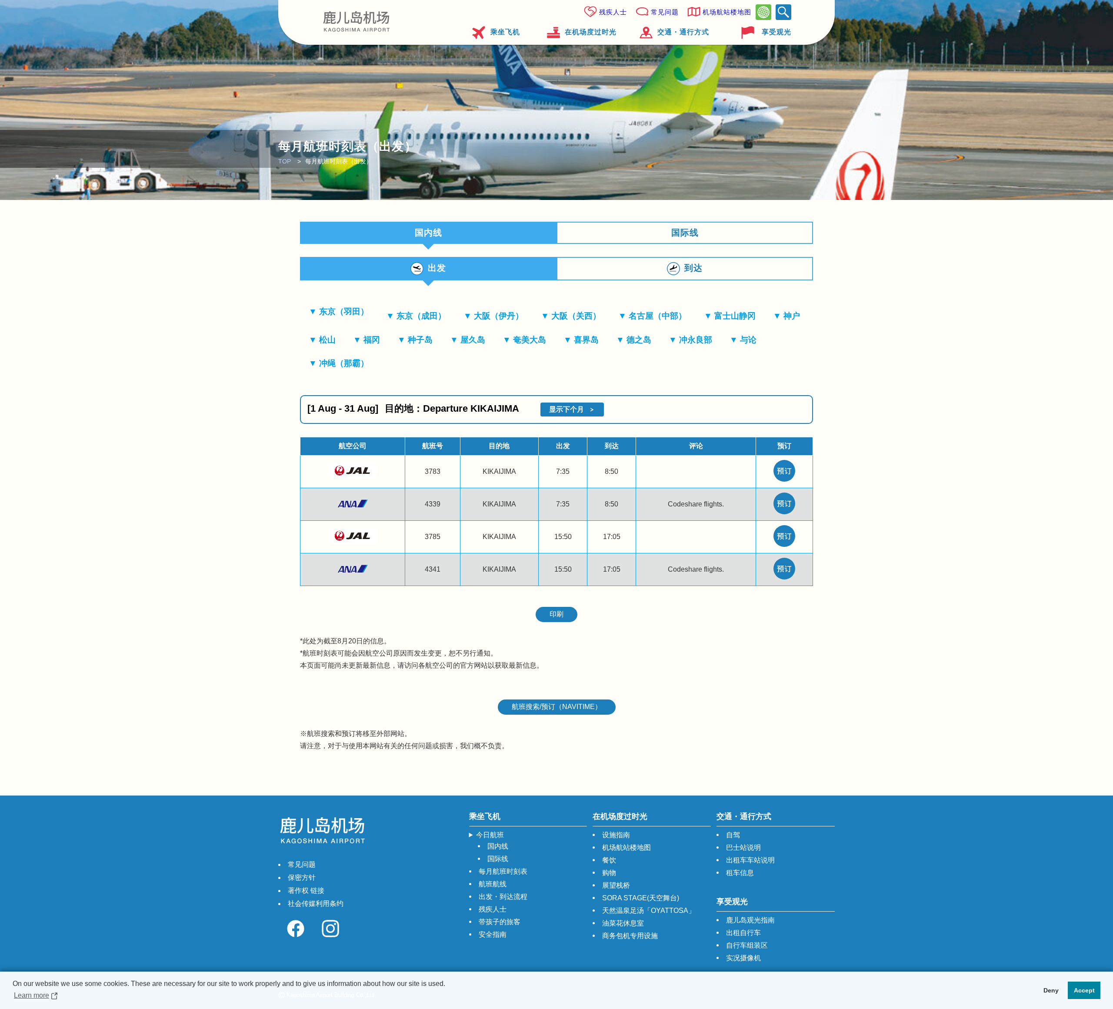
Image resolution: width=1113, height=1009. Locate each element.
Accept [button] (1084, 990)
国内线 (497, 846)
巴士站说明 (743, 847)
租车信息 (740, 872)
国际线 (685, 232)
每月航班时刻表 (503, 871)
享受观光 (776, 32)
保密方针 (302, 877)
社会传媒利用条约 (315, 903)
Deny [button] (1051, 990)
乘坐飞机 (505, 32)
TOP (284, 161)
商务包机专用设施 (630, 935)
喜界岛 (586, 339)
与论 (748, 339)
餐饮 (609, 860)
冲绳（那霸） (344, 363)
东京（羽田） (344, 311)
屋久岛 (472, 339)
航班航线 (493, 884)
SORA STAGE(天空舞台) (640, 898)
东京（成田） (421, 315)
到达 (693, 268)
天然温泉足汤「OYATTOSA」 (648, 910)
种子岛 (420, 339)
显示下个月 (566, 409)
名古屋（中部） (657, 315)
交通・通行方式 (683, 32)
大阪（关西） (576, 315)
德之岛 (638, 339)
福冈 (371, 339)
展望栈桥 (616, 885)
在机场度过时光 (590, 32)
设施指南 (616, 835)
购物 (609, 872)
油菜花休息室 (623, 923)
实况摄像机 (743, 958)
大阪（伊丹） (498, 315)
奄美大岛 (529, 339)
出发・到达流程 (503, 896)
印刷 (556, 614)
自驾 (733, 835)
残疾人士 (613, 12)
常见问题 (665, 12)
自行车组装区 (747, 945)
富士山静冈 (735, 315)
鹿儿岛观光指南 (750, 920)
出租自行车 (743, 932)
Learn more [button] (31, 995)
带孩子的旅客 (499, 922)
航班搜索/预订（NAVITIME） (557, 706)
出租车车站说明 (750, 860)
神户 (791, 315)
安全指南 (493, 934)
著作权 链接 (306, 890)
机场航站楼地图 (727, 12)
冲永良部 (695, 339)
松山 (327, 339)
